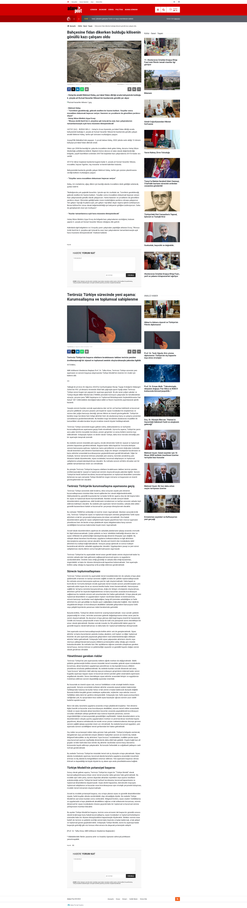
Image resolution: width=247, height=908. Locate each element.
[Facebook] (69, 89)
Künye (118, 899)
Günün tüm (173, 19)
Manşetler (74, 2)
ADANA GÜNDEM (131, 10)
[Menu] (158, 10)
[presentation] (74, 19)
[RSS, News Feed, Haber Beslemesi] (177, 899)
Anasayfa (72, 26)
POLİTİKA (119, 10)
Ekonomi (102, 10)
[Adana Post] (76, 9)
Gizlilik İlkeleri (133, 899)
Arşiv (92, 2)
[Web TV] (174, 2)
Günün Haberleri (84, 2)
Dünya (111, 10)
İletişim (124, 899)
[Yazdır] (87, 89)
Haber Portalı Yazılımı (76, 905)
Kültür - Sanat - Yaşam (85, 26)
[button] (129, 89)
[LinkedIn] (78, 89)
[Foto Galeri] (179, 2)
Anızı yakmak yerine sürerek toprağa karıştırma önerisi (110, 19)
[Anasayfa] (68, 2)
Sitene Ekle (99, 2)
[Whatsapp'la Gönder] (82, 89)
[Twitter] (73, 89)
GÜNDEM (93, 10)
